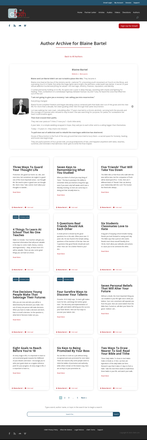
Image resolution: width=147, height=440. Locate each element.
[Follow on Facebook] (9, 25)
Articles (101, 12)
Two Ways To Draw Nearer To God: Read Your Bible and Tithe (117, 364)
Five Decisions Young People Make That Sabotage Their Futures (29, 305)
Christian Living (24, 217)
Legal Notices (79, 430)
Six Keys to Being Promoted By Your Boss (73, 364)
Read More (17, 192)
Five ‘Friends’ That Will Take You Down (117, 183)
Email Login (107, 3)
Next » (84, 398)
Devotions (126, 12)
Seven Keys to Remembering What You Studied (73, 183)
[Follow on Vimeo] (25, 25)
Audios (109, 12)
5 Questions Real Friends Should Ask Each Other (73, 242)
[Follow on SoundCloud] (20, 25)
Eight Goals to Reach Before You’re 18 (29, 364)
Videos (117, 12)
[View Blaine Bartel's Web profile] (132, 106)
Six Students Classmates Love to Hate (117, 242)
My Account (118, 3)
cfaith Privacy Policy (51, 430)
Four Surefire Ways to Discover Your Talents (73, 305)
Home (79, 12)
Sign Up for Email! (129, 26)
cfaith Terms (90, 430)
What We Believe (66, 430)
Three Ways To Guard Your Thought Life (29, 183)
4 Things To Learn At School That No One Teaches (29, 242)
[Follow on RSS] (14, 25)
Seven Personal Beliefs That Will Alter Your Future (117, 305)
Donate (128, 3)
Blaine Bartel (80, 69)
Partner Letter (90, 12)
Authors (136, 12)
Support (137, 3)
